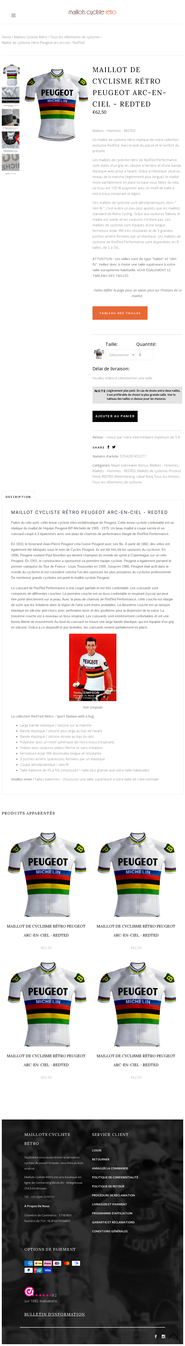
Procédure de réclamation (113, 1195)
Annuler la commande (110, 1168)
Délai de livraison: (111, 369)
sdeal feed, (144, 476)
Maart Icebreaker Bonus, (130, 465)
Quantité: (146, 344)
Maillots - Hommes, (164, 465)
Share (98, 447)
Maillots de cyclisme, (152, 471)
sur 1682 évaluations (40, 1301)
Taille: (111, 344)
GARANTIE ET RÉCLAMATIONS (113, 1222)
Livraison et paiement (109, 1204)
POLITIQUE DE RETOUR (108, 1186)
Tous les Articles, (167, 476)
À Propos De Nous (36, 1206)
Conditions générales (110, 1231)
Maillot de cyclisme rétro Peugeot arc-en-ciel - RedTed (43, 42)
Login (96, 1150)
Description (18, 497)
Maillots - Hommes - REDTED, (114, 471)
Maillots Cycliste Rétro (30, 37)
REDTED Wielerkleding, (118, 476)
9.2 (54, 1295)
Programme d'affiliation (112, 1213)
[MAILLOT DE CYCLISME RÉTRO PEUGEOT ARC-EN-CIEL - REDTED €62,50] (47, 829)
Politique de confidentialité (115, 1177)
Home (6, 37)
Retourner (100, 1159)
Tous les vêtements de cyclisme (74, 37)
